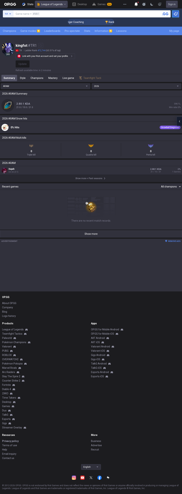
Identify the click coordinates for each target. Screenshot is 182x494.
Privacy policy (10, 441)
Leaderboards (52, 31)
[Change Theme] (151, 4)
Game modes (29, 31)
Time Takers (9, 397)
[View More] (124, 4)
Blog (4, 311)
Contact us (8, 458)
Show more (91, 233)
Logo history (9, 316)
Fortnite (6, 384)
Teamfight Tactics (12, 333)
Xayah (11, 169)
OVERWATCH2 (10, 359)
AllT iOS (95, 342)
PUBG (5, 350)
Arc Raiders (8, 372)
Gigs (4, 423)
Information (103, 31)
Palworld (7, 338)
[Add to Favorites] (40, 45)
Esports (6, 419)
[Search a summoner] (165, 13)
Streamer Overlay (12, 427)
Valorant (7, 346)
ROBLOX (7, 355)
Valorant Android (100, 346)
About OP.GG (9, 303)
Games (6, 406)
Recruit (95, 449)
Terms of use (9, 445)
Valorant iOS (98, 350)
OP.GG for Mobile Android (105, 329)
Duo (4, 410)
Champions (9, 31)
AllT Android (98, 338)
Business (96, 441)
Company (7, 307)
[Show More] (136, 4)
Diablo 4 (6, 389)
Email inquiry (9, 453)
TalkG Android (99, 363)
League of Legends (52, 4)
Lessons (121, 31)
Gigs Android (98, 355)
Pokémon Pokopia (12, 363)
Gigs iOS (95, 359)
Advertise (96, 445)
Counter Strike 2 (11, 380)
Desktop (6, 402)
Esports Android (100, 372)
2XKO (5, 393)
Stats (87, 31)
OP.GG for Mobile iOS (102, 333)
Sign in (172, 4)
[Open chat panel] (179, 121)
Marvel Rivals (9, 367)
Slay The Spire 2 (11, 376)
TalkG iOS (96, 367)
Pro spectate (72, 31)
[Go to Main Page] (10, 4)
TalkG (5, 414)
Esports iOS (97, 376)
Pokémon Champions (14, 342)
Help (4, 449)
